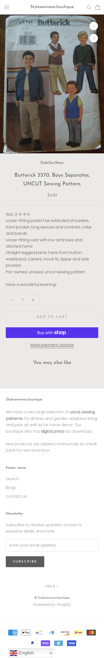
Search (12, 479)
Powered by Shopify (52, 604)
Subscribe (25, 562)
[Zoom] (93, 26)
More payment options (52, 345)
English (25, 652)
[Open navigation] (6, 7)
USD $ (50, 586)
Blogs (11, 487)
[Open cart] (98, 7)
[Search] (89, 7)
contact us (16, 496)
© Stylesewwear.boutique (52, 597)
